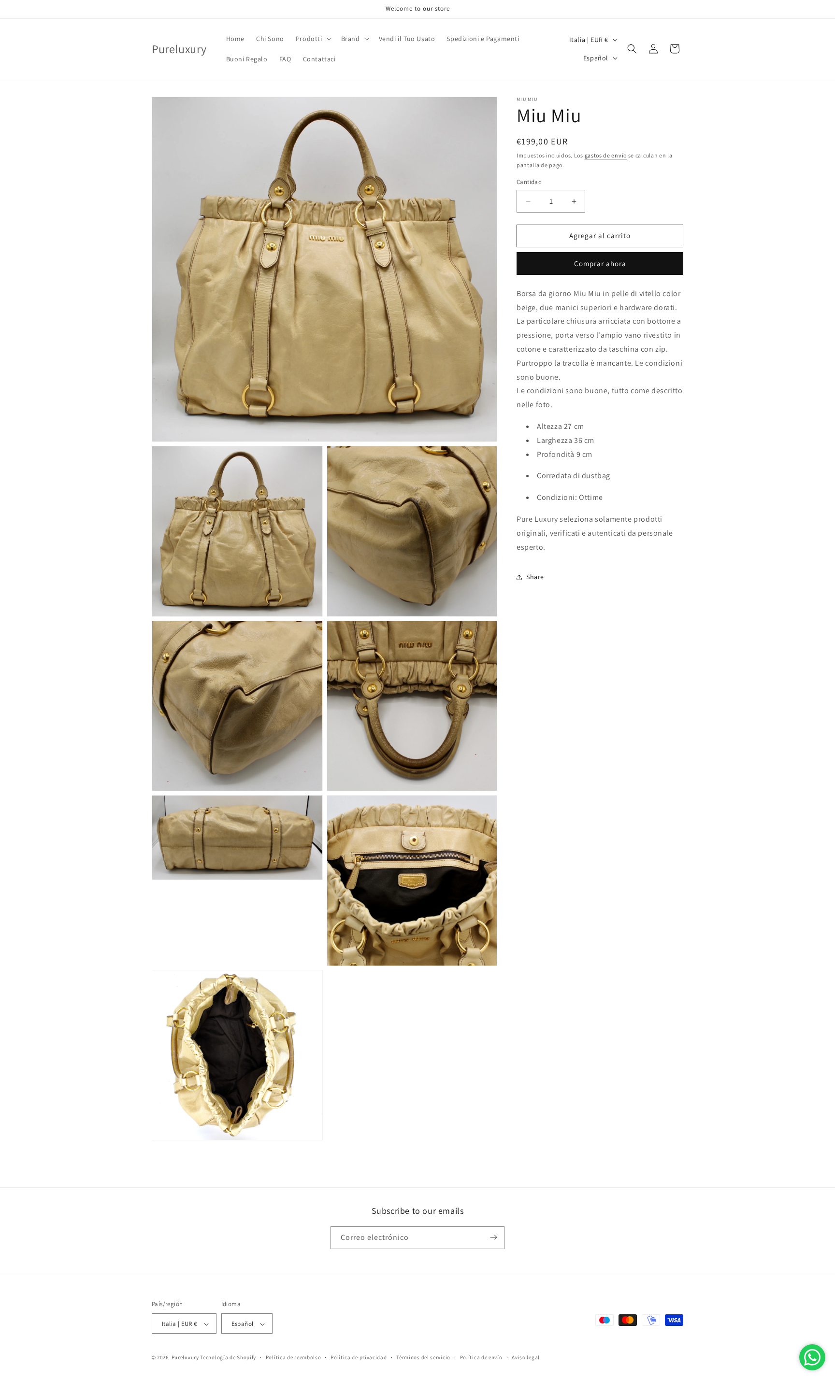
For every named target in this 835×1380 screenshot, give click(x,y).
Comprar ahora (600, 264)
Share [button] (535, 577)
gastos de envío (606, 155)
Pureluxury (185, 1357)
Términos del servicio (423, 1357)
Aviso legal (526, 1357)
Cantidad (529, 182)
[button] (312, 38)
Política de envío (481, 1357)
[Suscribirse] (493, 1237)
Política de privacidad (359, 1357)
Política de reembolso (293, 1357)
